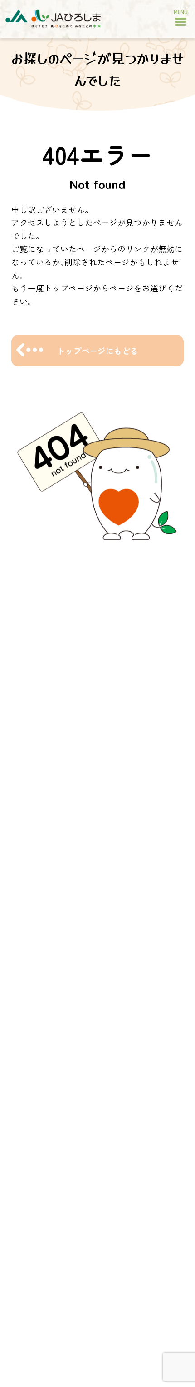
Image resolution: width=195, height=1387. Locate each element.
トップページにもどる (97, 350)
